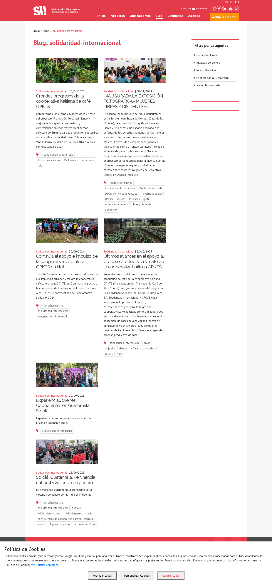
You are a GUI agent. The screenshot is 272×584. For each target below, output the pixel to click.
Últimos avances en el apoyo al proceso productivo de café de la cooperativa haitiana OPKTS (134, 261)
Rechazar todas (102, 575)
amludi (41, 524)
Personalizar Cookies (137, 575)
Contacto (186, 8)
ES (226, 2)
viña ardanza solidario (143, 348)
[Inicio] (56, 10)
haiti (40, 165)
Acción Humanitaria (208, 85)
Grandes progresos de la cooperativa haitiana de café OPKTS (63, 101)
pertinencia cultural (85, 524)
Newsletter (202, 8)
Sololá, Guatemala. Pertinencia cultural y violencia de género (65, 479)
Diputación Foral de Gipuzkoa (122, 193)
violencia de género (116, 204)
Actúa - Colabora (224, 17)
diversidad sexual (152, 193)
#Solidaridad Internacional (79, 160)
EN (237, 2)
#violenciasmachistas (152, 188)
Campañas (175, 16)
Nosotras (118, 16)
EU (231, 2)
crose (147, 343)
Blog (159, 16)
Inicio (101, 16)
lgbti (146, 199)
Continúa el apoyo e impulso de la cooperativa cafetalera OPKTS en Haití (67, 261)
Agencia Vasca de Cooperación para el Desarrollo (66, 519)
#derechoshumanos (49, 160)
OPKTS (109, 354)
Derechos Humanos (208, 55)
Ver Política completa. (45, 565)
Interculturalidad (206, 70)
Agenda (194, 16)
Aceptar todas (171, 575)
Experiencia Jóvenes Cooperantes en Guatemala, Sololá (63, 406)
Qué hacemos (140, 16)
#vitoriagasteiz (74, 513)
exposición (111, 210)
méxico (121, 199)
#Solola (76, 508)
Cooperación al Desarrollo (212, 78)
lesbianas (134, 199)
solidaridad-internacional (68, 31)
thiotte (123, 348)
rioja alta (110, 348)
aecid (89, 513)
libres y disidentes (142, 204)
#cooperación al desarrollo (57, 154)
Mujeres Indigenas (59, 524)
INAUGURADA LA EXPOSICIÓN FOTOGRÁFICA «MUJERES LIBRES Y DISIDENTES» (133, 101)
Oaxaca (109, 199)
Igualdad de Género (208, 62)
